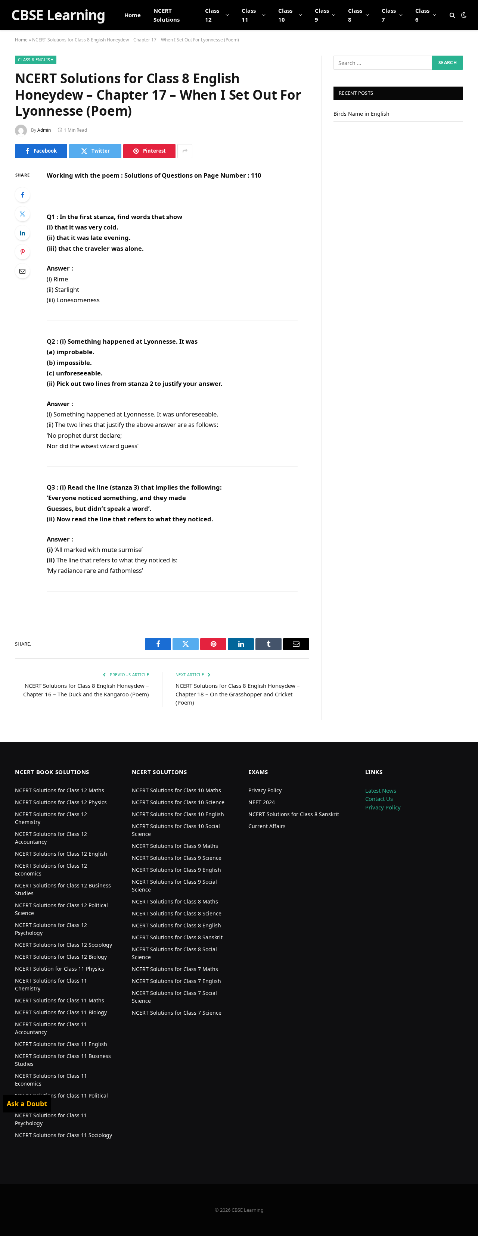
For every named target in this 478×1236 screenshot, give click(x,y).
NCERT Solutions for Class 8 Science (176, 913)
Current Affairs (267, 826)
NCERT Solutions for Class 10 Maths (176, 790)
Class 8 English (35, 59)
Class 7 (389, 15)
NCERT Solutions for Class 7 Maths (175, 969)
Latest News (380, 790)
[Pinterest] (22, 251)
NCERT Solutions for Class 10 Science (178, 802)
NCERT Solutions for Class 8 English (176, 925)
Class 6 (422, 15)
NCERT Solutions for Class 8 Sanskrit (177, 937)
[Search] (452, 15)
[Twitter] (22, 213)
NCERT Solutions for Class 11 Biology (61, 1012)
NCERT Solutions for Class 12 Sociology (63, 944)
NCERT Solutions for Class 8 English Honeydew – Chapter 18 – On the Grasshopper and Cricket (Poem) (238, 694)
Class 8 (355, 15)
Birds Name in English (361, 113)
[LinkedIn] (22, 232)
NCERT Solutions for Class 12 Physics (61, 802)
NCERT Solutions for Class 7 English (176, 980)
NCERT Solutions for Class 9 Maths (175, 845)
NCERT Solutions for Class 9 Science (176, 857)
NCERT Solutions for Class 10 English (178, 814)
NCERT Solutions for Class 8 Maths (175, 901)
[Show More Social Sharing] (184, 151)
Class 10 (285, 15)
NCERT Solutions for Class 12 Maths (59, 790)
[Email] (22, 270)
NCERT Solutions (166, 15)
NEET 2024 (261, 802)
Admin (44, 130)
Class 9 (322, 15)
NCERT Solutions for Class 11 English (61, 1044)
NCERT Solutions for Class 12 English (61, 853)
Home (132, 15)
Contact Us (379, 798)
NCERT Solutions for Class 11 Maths (59, 1000)
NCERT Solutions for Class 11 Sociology (63, 1135)
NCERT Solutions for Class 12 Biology (61, 956)
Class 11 (249, 15)
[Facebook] (22, 194)
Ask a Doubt (27, 1103)
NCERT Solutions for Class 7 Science (176, 1012)
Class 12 (212, 15)
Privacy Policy (265, 790)
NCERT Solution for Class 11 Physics (59, 968)
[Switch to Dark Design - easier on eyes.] (463, 15)
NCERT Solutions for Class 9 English (176, 869)
